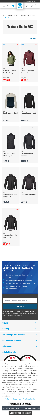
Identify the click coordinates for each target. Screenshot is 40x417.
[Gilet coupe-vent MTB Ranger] (11, 141)
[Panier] (36, 5)
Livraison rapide (27, 1)
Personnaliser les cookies (20, 403)
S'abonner (20, 306)
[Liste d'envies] (32, 5)
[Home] (3, 15)
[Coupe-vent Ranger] (29, 182)
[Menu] (4, 5)
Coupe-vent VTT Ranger (27, 155)
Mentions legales (29, 399)
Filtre (34, 38)
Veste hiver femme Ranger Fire (28, 72)
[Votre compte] (27, 5)
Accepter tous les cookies (20, 413)
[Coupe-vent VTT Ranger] (29, 141)
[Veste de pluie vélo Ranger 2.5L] (11, 182)
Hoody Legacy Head (10, 113)
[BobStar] (12, 5)
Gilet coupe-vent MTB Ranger (9, 155)
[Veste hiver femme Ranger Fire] (29, 58)
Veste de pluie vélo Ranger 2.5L (10, 195)
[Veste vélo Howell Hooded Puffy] (11, 58)
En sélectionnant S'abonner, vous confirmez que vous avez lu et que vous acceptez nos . (19, 314)
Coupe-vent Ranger (28, 194)
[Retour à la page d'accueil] (20, 5)
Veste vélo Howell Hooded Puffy (9, 72)
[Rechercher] (8, 5)
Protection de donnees (13, 399)
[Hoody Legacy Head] (11, 100)
